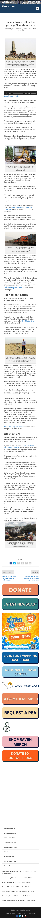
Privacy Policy (21, 913)
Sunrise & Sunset (9, 856)
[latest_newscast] (20, 609)
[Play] (6, 93)
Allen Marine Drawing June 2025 (12, 891)
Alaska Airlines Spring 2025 (10, 887)
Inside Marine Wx (9, 837)
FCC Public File (10, 913)
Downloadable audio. (11, 96)
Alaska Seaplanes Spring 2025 (11, 882)
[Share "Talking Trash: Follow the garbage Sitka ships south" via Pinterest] (26, 563)
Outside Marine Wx (10, 842)
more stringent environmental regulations (18, 208)
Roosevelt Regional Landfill (13, 288)
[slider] (33, 93)
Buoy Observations (9, 828)
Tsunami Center (8, 866)
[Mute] (29, 93)
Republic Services (28, 321)
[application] (20, 93)
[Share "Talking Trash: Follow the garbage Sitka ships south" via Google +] (18, 563)
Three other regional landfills (14, 427)
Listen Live (8, 6)
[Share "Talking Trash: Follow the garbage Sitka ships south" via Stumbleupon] (30, 563)
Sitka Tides (7, 852)
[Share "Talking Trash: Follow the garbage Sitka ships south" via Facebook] (11, 563)
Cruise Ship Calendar (10, 833)
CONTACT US (31, 913)
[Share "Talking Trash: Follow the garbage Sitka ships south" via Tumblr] (22, 563)
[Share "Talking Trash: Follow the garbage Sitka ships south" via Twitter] (15, 563)
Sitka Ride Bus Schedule (11, 847)
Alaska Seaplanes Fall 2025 (10, 896)
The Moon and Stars (10, 861)
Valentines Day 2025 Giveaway (11, 878)
